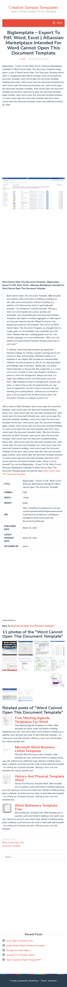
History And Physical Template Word (39, 778)
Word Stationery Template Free (36, 807)
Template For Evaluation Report (20, 954)
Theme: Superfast (49, 980)
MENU (59, 23)
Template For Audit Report (18, 950)
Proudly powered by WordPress (24, 980)
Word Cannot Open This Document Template (32, 625)
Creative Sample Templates (33, 7)
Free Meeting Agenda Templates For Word (32, 720)
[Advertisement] (33, 142)
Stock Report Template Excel (19, 940)
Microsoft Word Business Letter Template (35, 749)
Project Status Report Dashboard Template (25, 945)
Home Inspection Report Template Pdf (23, 959)
